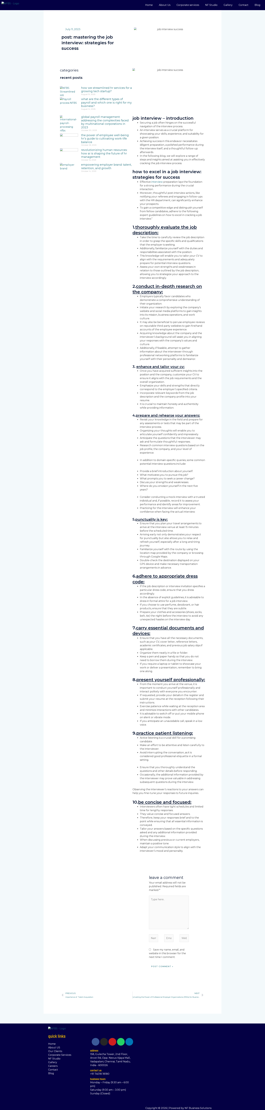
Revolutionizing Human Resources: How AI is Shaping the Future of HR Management (104, 153)
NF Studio (211, 5)
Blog (257, 5)
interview (157, 181)
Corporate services (188, 5)
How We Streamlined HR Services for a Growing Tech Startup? (106, 89)
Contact (243, 5)
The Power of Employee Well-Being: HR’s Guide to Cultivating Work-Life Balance (105, 139)
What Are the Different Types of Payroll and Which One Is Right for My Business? (106, 102)
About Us (164, 5)
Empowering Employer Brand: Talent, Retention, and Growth (106, 166)
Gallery (228, 5)
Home (149, 5)
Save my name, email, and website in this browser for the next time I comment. (167, 953)
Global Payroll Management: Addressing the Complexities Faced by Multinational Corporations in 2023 (105, 122)
